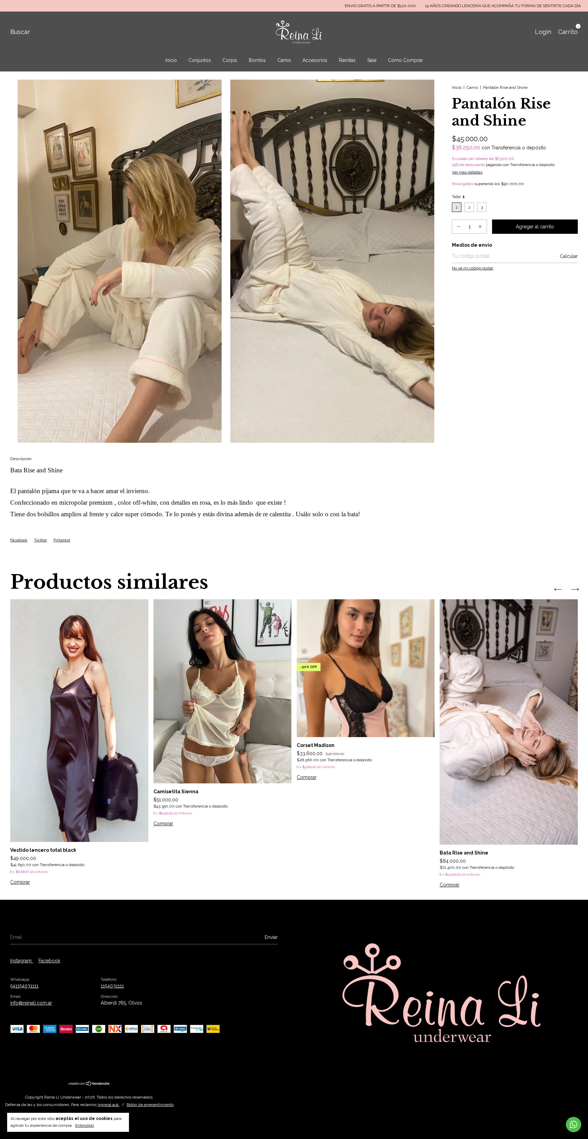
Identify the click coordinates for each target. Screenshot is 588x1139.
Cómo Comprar (405, 60)
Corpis (230, 60)
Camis (284, 60)
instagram (21, 960)
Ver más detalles (467, 172)
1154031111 (112, 986)
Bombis (257, 60)
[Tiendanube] (89, 1084)
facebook (49, 960)
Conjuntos (200, 60)
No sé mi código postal (472, 268)
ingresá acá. (108, 1104)
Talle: (458, 196)
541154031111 (24, 986)
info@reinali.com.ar (31, 1003)
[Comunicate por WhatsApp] (573, 1124)
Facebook (19, 540)
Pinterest (61, 540)
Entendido (84, 1125)
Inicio (171, 60)
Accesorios (315, 60)
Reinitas (347, 60)
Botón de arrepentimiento (150, 1104)
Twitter (40, 540)
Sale (371, 60)
